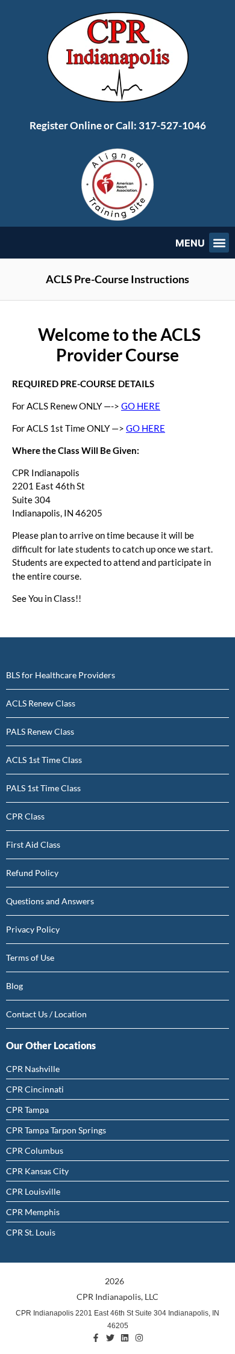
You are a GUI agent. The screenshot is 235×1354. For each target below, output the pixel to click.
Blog (14, 986)
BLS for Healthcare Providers (60, 675)
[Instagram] (139, 1338)
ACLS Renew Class (40, 703)
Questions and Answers (50, 901)
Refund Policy (32, 873)
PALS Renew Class (40, 731)
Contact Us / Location (46, 1014)
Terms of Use (30, 957)
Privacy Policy (33, 929)
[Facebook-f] (96, 1338)
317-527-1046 (172, 125)
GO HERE (140, 405)
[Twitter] (110, 1338)
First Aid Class (33, 844)
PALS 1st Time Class (43, 788)
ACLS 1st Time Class (44, 760)
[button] (219, 243)
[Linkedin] (125, 1338)
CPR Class (25, 816)
